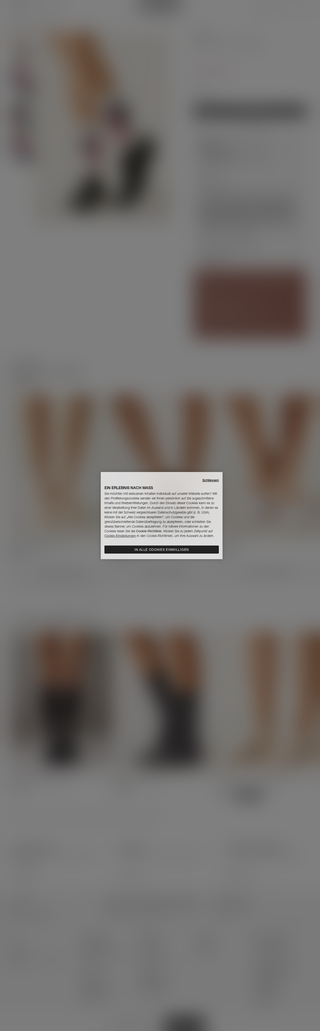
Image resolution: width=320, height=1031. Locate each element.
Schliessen (210, 480)
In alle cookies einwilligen (161, 549)
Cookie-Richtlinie (149, 531)
